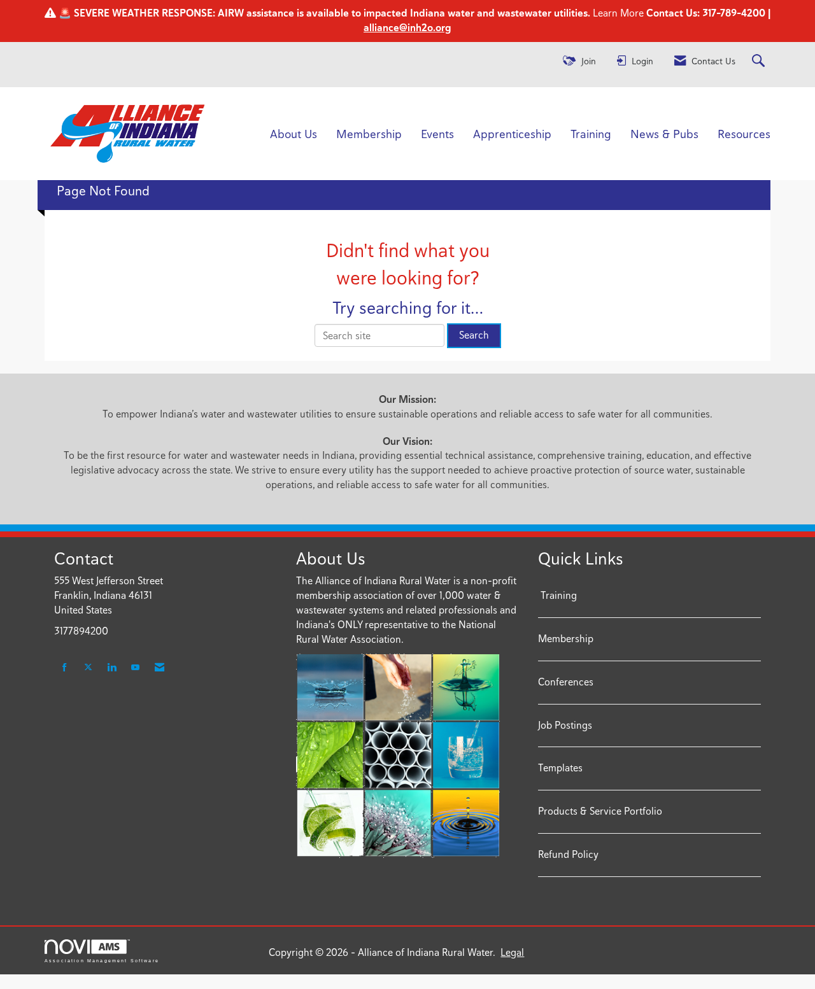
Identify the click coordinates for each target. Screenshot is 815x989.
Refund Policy (568, 854)
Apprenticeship (512, 133)
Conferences (565, 682)
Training (590, 133)
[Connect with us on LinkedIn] (111, 668)
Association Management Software (102, 960)
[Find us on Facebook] (64, 668)
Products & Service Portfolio (600, 811)
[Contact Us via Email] (159, 668)
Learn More (617, 13)
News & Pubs (664, 133)
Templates (560, 768)
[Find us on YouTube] (135, 668)
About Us (293, 133)
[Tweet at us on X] (88, 668)
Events (437, 133)
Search (474, 335)
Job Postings (565, 725)
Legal (512, 952)
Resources (744, 133)
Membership (369, 133)
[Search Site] (760, 61)
